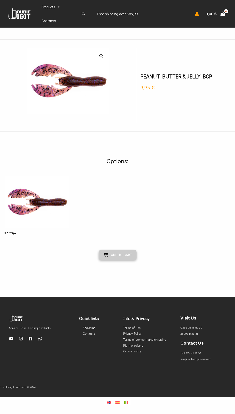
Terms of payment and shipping (144, 339)
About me (89, 327)
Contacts (49, 20)
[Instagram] (21, 339)
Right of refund (133, 345)
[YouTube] (11, 339)
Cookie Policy (132, 351)
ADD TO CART (121, 255)
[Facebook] (30, 339)
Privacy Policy (132, 333)
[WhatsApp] (40, 339)
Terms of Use (132, 327)
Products (48, 6)
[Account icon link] (197, 14)
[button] (101, 56)
